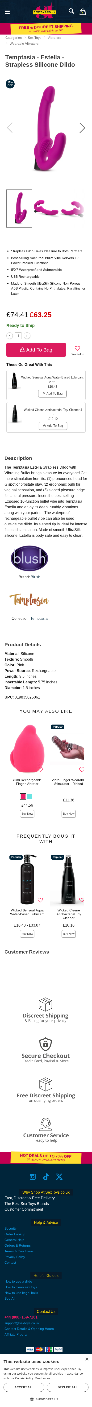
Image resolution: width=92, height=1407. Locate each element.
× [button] (86, 1359)
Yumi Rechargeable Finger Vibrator (27, 782)
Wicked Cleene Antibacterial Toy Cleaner (68, 914)
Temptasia (39, 618)
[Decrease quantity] (9, 335)
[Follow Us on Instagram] (32, 1176)
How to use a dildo (18, 1281)
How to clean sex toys (20, 1287)
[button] (7, 11)
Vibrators (54, 38)
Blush (35, 577)
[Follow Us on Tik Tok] (46, 1176)
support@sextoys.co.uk (21, 1323)
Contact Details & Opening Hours (29, 1329)
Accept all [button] (24, 1387)
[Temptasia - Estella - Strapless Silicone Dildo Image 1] (46, 127)
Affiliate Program (16, 1334)
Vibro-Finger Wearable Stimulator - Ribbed (69, 782)
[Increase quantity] (27, 335)
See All (9, 1298)
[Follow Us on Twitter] (59, 1176)
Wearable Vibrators (24, 43)
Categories (13, 38)
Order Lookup (14, 1234)
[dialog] (46, 1380)
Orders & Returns (17, 1245)
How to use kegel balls (21, 1293)
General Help (14, 1240)
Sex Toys (34, 38)
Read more (42, 1378)
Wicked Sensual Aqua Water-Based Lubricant (27, 912)
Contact (10, 1262)
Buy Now (27, 813)
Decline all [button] (67, 1387)
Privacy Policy (14, 1257)
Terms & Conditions (18, 1251)
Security (10, 1228)
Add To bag (39, 350)
